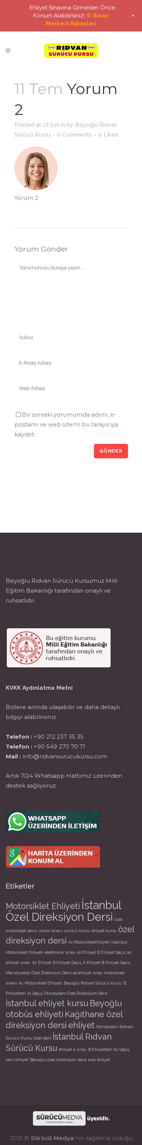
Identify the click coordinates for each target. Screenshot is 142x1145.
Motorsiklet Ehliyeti (43, 906)
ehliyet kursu (104, 930)
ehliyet (81, 1025)
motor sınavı (50, 930)
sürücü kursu (77, 930)
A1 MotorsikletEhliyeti (89, 942)
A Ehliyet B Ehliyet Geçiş (106, 962)
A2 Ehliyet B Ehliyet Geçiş (56, 962)
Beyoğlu (106, 1003)
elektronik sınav (60, 952)
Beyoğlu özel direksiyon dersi (58, 1059)
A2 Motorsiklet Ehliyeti (40, 983)
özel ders (42, 1038)
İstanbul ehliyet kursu (47, 1003)
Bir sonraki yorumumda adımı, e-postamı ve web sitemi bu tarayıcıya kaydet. (66, 424)
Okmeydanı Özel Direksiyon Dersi (76, 993)
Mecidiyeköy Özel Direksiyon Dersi (39, 972)
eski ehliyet (99, 1059)
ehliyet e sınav (73, 1049)
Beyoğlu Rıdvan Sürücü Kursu (93, 983)
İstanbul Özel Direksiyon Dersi (63, 910)
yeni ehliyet (17, 1059)
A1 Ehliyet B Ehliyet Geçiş (101, 952)
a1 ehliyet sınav (88, 972)
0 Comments (74, 134)
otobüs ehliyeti (34, 1014)
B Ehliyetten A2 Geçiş (109, 1049)
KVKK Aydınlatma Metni (39, 687)
